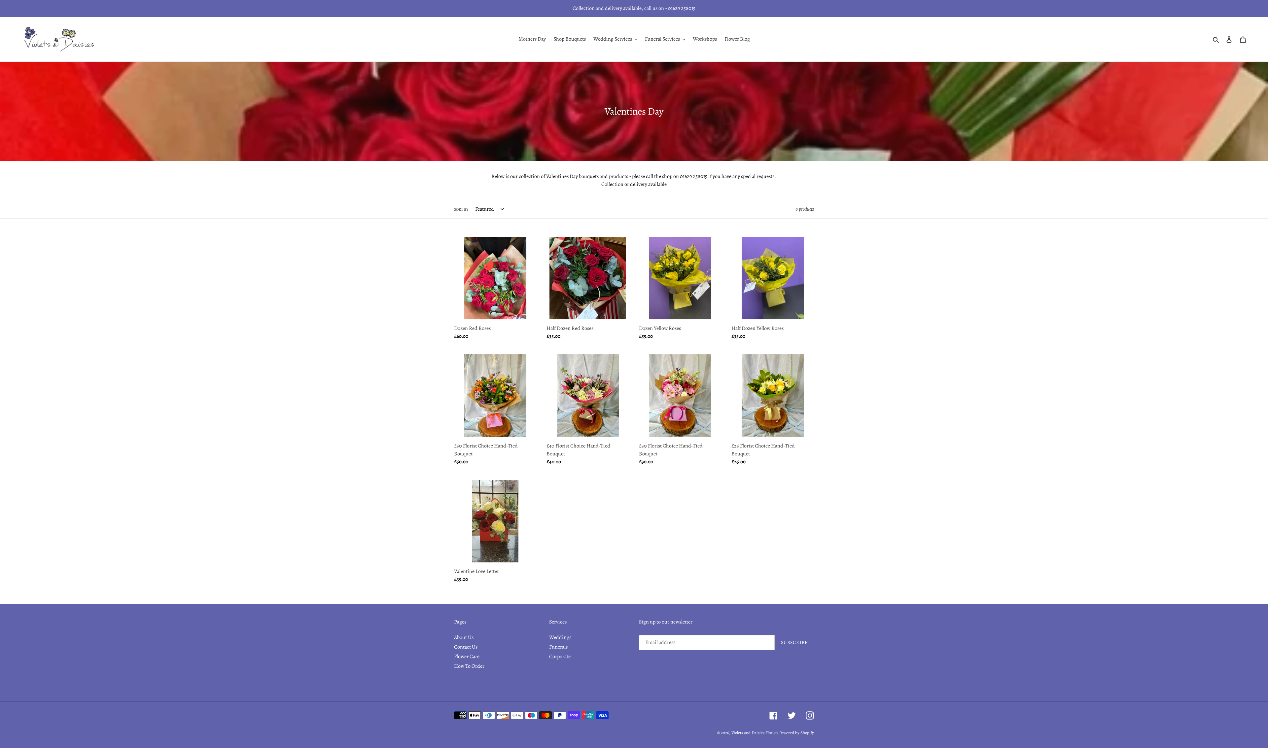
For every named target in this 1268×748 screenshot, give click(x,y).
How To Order (469, 666)
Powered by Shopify (796, 732)
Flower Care (466, 656)
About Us (464, 637)
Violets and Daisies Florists (754, 732)
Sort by (461, 209)
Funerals (558, 647)
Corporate (560, 656)
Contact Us (465, 647)
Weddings (560, 637)
